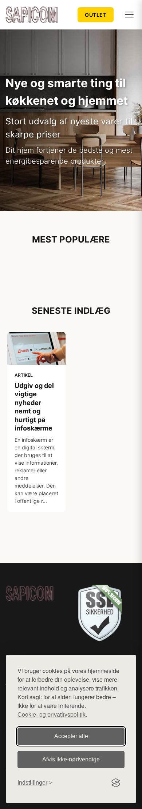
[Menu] (129, 14)
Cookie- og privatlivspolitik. (52, 714)
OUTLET (95, 15)
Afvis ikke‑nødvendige (71, 759)
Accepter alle (71, 736)
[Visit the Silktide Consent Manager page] (116, 783)
